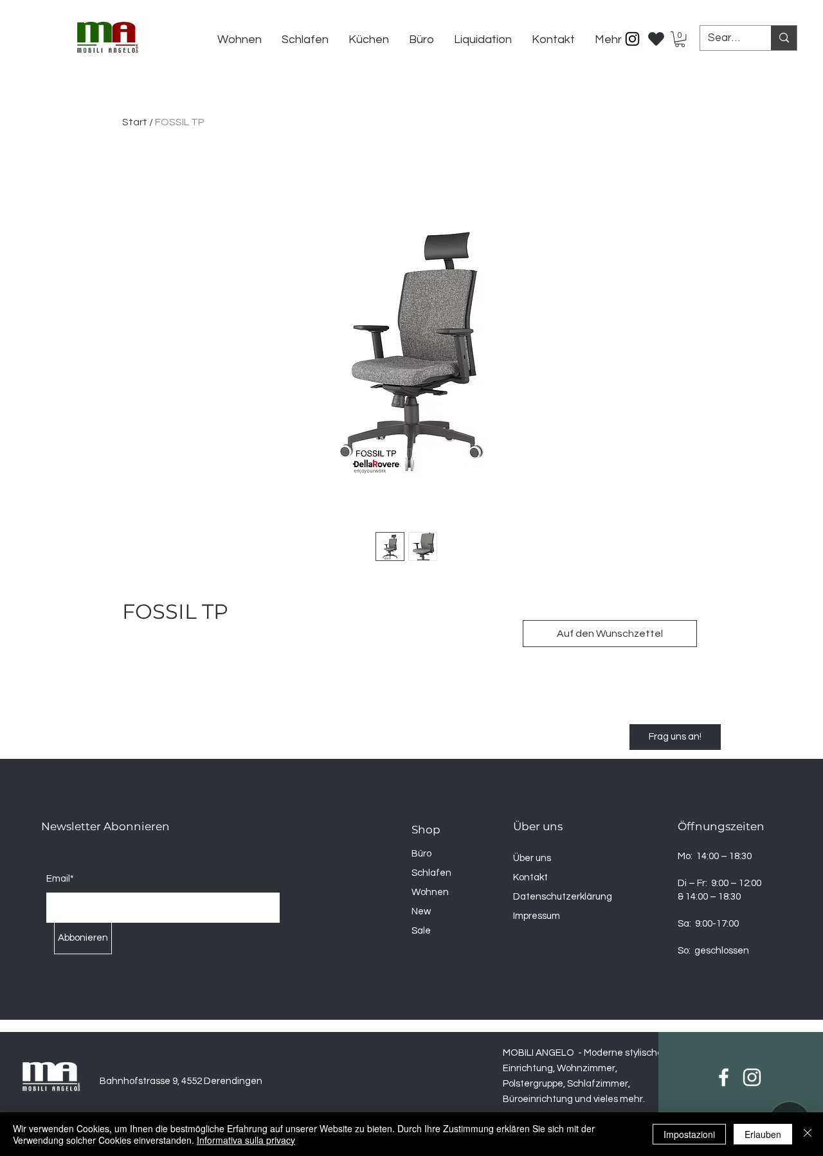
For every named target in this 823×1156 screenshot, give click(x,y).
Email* (60, 879)
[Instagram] (632, 39)
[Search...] (784, 38)
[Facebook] (724, 1077)
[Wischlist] (656, 35)
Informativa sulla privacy (246, 1140)
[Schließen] (807, 1134)
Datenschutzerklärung (562, 897)
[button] (680, 39)
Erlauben (763, 1134)
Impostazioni (689, 1134)
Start (134, 122)
